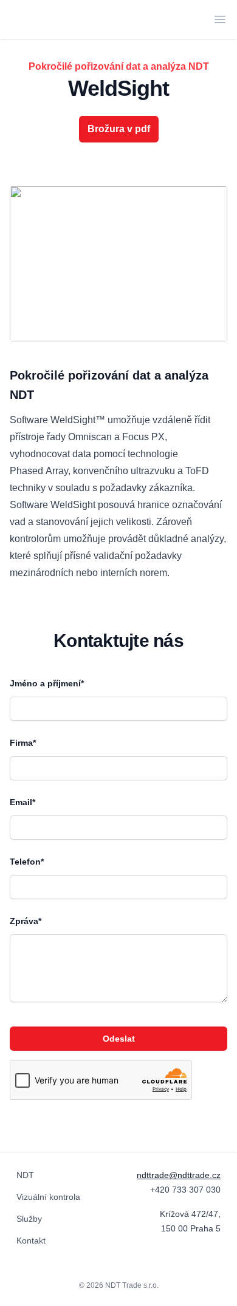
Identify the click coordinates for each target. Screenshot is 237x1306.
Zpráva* (25, 921)
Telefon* (27, 861)
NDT (25, 1175)
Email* (22, 802)
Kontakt (31, 1240)
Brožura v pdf (119, 129)
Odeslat (119, 1038)
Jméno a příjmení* (47, 683)
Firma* (23, 743)
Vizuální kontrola (48, 1197)
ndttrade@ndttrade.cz (179, 1175)
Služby (29, 1219)
